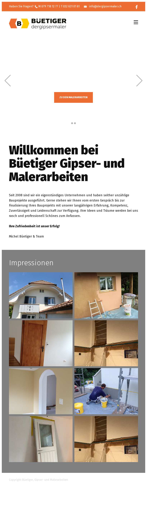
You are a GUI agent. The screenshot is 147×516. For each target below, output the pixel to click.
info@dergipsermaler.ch (105, 6)
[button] (7, 81)
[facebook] (137, 7)
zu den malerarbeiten (73, 97)
